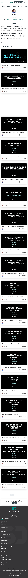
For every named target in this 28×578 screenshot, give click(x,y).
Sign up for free (19, 2)
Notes (2, 564)
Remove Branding (5, 561)
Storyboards (4, 524)
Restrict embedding (5, 562)
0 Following (14, 19)
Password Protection (6, 555)
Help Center (4, 543)
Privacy (15, 573)
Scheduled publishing (6, 559)
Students (3, 537)
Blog (2, 545)
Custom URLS (4, 557)
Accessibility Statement (14, 575)
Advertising (4, 548)
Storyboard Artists (5, 534)
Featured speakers (5, 528)
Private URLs (4, 553)
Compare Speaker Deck (6, 546)
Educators (3, 536)
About (8, 573)
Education (20, 6)
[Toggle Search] (24, 2)
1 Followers (20, 19)
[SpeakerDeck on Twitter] (15, 515)
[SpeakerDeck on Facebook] (12, 515)
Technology (4, 522)
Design (14, 6)
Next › (16, 494)
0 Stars (14, 23)
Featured (3, 6)
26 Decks (7, 19)
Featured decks (4, 527)
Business (9, 6)
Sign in (11, 2)
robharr (6, 67)
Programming (4, 521)
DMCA (19, 573)
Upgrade (15, 503)
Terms (11, 573)
